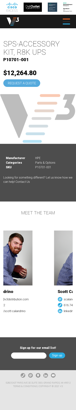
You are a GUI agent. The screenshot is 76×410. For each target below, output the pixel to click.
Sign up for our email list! (38, 348)
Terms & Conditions (25, 386)
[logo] (13, 22)
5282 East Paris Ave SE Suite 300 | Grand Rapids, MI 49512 (38, 382)
